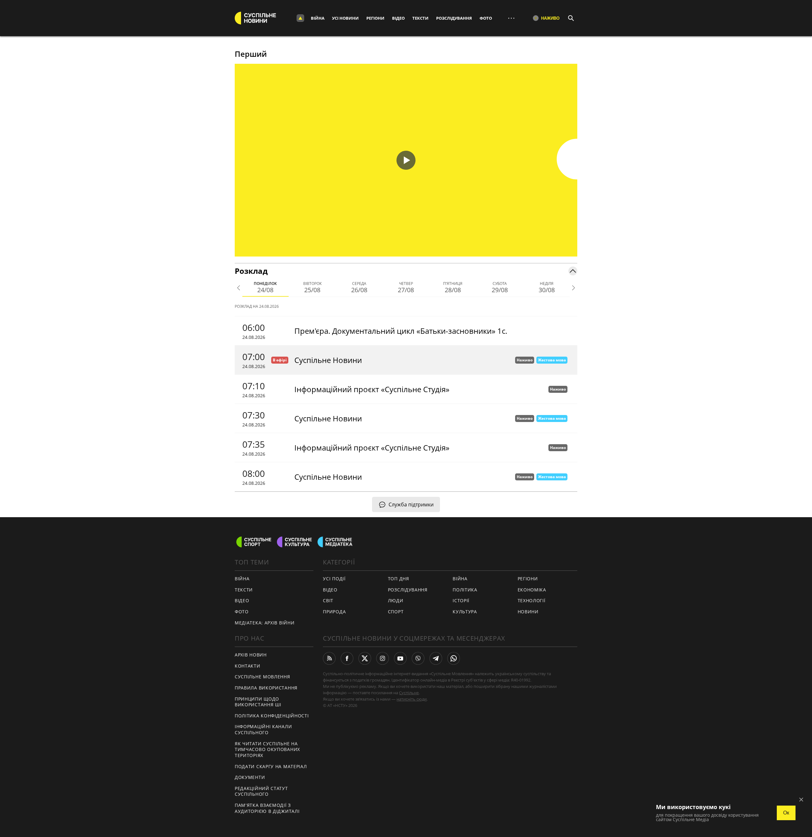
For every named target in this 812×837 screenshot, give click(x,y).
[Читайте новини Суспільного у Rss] (329, 658)
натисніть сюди (411, 699)
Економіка (532, 590)
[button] (406, 160)
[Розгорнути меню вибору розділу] (300, 18)
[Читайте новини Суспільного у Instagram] (382, 658)
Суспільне (409, 692)
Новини (528, 612)
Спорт (396, 612)
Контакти (247, 666)
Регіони (375, 18)
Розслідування (454, 18)
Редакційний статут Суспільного (261, 791)
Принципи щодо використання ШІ (258, 702)
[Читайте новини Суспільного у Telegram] (435, 658)
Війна (317, 18)
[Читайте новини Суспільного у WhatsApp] (453, 658)
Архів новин (251, 655)
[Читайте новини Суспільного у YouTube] (400, 658)
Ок (786, 812)
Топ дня (398, 579)
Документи (250, 777)
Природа (334, 612)
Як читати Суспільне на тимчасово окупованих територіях (267, 749)
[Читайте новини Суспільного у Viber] (418, 658)
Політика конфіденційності (272, 716)
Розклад (251, 271)
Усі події (334, 579)
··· (511, 18)
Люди (395, 600)
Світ (328, 600)
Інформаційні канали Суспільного (263, 729)
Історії (461, 600)
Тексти (420, 18)
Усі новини (345, 18)
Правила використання (266, 688)
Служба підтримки (411, 504)
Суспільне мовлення (262, 677)
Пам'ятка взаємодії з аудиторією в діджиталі (267, 808)
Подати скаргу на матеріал (271, 766)
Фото (486, 18)
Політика (465, 590)
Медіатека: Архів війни (264, 623)
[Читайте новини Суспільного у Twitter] (364, 658)
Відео (398, 18)
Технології (532, 600)
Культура (465, 612)
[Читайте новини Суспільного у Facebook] (347, 658)
